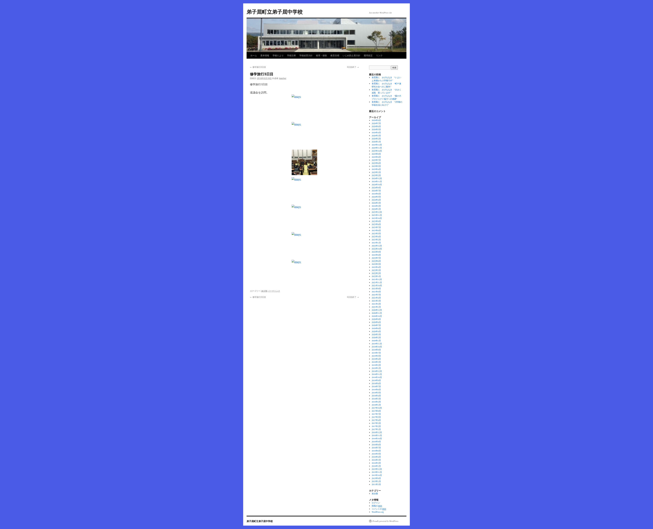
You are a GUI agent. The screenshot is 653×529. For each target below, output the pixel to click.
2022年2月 (376, 273)
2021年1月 (376, 306)
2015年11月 (377, 472)
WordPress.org (378, 511)
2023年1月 (376, 242)
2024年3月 (376, 202)
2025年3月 (376, 172)
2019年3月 (376, 362)
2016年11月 (377, 435)
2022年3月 (376, 270)
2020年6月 (376, 328)
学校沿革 (291, 55)
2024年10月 (377, 184)
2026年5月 (376, 129)
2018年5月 (376, 392)
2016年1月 (376, 466)
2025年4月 (376, 169)
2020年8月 (376, 322)
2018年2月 (376, 401)
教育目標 (334, 55)
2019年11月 (377, 343)
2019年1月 (376, 368)
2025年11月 (377, 147)
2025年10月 (377, 150)
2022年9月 (376, 251)
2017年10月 (377, 407)
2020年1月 (376, 340)
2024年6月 (376, 193)
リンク (379, 55)
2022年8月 (376, 254)
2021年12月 (377, 279)
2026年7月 (376, 123)
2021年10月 (377, 285)
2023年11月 (377, 215)
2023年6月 (376, 230)
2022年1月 (376, 276)
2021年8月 (376, 291)
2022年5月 (376, 264)
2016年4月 (376, 456)
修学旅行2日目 (258, 66)
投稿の (377, 505)
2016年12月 (377, 432)
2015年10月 (377, 475)
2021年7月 (376, 294)
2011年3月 (376, 484)
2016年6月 (376, 450)
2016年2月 (376, 463)
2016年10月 (377, 438)
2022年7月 (376, 258)
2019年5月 (376, 355)
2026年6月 (376, 126)
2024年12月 (377, 178)
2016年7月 (376, 447)
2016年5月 (376, 453)
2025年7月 (376, 160)
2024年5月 (376, 196)
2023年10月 (377, 218)
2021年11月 (377, 282)
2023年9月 (376, 221)
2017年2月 (376, 426)
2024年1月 (376, 209)
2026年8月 (376, 120)
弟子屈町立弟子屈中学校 (275, 11)
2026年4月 (376, 132)
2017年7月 (376, 414)
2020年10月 (377, 316)
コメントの (379, 508)
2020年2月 (376, 337)
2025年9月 (376, 153)
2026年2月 (376, 138)
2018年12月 (377, 371)
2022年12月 (377, 245)
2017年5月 (376, 417)
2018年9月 (376, 380)
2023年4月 (376, 236)
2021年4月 (376, 297)
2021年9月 (376, 288)
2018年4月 (376, 395)
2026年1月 (376, 141)
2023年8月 (376, 224)
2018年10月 (377, 377)
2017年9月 (376, 410)
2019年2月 (376, 365)
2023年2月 (376, 239)
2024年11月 (377, 181)
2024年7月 (376, 190)
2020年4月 (376, 331)
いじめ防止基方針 (351, 55)
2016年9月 (376, 441)
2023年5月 (376, 233)
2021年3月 (376, 300)
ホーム (253, 55)
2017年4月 (376, 420)
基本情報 (264, 55)
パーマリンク (274, 290)
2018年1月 (376, 404)
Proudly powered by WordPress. (385, 521)
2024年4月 (376, 199)
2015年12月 (377, 469)
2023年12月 (377, 212)
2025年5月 (376, 166)
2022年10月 (377, 248)
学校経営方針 (306, 55)
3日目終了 (353, 66)
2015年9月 (376, 478)
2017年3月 (376, 423)
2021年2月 (376, 303)
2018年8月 (376, 383)
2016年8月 (376, 444)
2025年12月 (377, 144)
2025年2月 (376, 175)
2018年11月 (377, 374)
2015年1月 (376, 481)
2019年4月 (376, 358)
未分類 (264, 290)
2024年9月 (376, 187)
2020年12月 (377, 310)
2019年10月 (377, 346)
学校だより (278, 55)
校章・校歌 (321, 55)
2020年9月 (376, 319)
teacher (282, 78)
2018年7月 (376, 386)
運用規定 (368, 55)
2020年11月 (377, 313)
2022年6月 (376, 261)
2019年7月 (376, 352)
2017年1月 (376, 429)
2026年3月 (376, 135)
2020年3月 (376, 334)
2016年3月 (376, 459)
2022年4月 (376, 267)
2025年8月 (376, 157)
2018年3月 (376, 398)
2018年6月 (376, 389)
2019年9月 (376, 349)
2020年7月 (376, 325)
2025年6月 (376, 163)
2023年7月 (376, 227)
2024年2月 (376, 205)
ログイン (376, 502)
